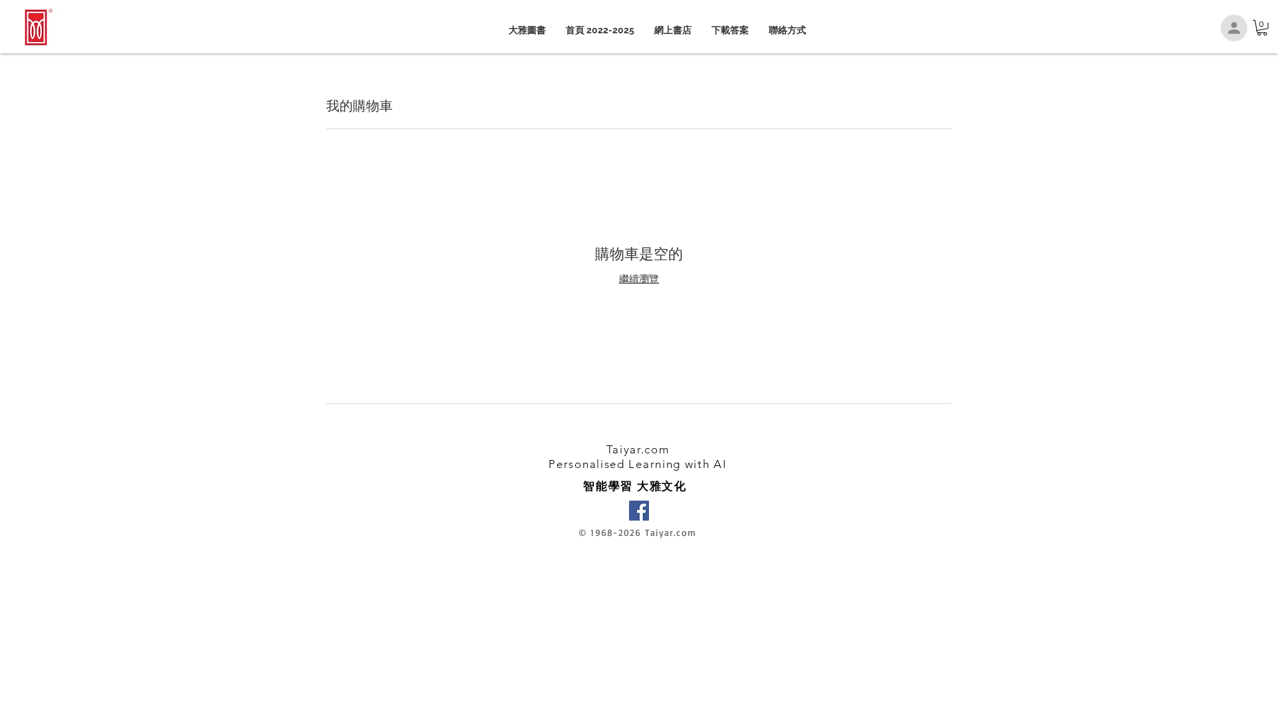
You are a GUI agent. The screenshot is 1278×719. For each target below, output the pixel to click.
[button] (1262, 28)
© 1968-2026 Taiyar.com (637, 532)
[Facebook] (639, 511)
